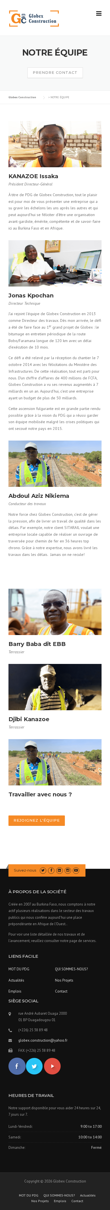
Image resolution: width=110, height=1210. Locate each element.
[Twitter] (43, 870)
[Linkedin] (59, 870)
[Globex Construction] (34, 18)
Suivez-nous (25, 870)
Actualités (16, 980)
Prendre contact (55, 72)
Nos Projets (64, 980)
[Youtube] (76, 870)
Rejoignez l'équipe (37, 820)
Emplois (14, 991)
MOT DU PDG (18, 969)
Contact (61, 991)
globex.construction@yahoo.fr (42, 1040)
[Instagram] (68, 870)
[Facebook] (51, 870)
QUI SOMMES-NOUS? (71, 969)
